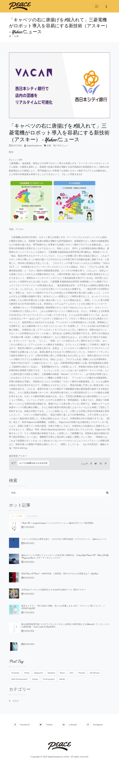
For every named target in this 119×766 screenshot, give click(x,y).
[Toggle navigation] (97, 6)
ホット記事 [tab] (16, 516)
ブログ (15, 701)
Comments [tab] (32, 516)
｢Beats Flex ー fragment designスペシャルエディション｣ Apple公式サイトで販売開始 (57, 523)
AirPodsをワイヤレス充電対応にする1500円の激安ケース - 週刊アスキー (53, 589)
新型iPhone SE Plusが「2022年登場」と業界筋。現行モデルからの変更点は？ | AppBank (59, 573)
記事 (16, 36)
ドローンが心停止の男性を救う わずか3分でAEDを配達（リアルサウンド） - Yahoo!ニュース (63, 539)
